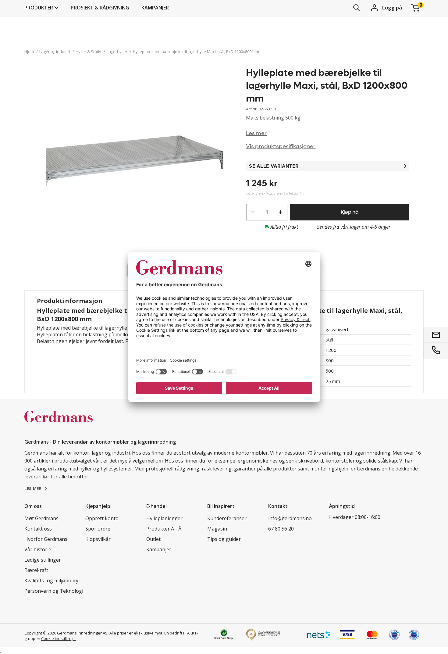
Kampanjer (155, 7)
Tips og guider (224, 539)
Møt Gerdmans (41, 518)
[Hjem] (58, 423)
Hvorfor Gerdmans (45, 539)
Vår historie (37, 549)
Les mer (256, 133)
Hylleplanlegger (164, 518)
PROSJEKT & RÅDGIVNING (100, 7)
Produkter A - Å (163, 528)
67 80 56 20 (281, 528)
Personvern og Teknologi (53, 591)
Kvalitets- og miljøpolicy (51, 580)
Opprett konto (102, 518)
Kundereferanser (227, 518)
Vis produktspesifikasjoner (280, 146)
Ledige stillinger (42, 559)
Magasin (217, 528)
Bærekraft (36, 570)
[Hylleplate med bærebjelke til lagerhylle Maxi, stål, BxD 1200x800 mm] (135, 163)
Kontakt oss (38, 528)
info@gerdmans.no (290, 518)
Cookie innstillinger (58, 638)
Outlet (153, 539)
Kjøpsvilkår (98, 539)
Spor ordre (97, 528)
